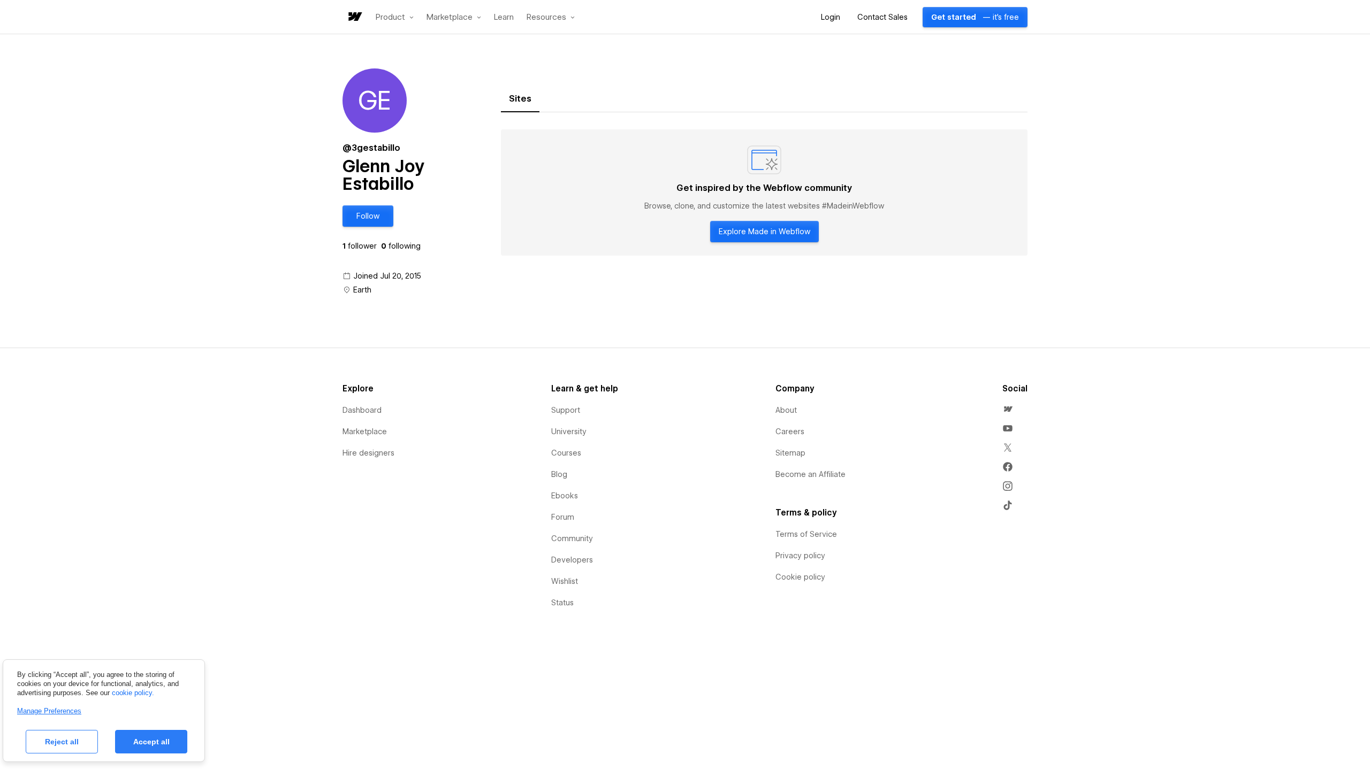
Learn (504, 17)
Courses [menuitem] (566, 453)
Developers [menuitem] (572, 560)
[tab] (520, 99)
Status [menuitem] (562, 602)
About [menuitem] (786, 410)
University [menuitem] (569, 431)
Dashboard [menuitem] (362, 410)
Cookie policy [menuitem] (800, 577)
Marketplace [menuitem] (364, 431)
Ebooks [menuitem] (564, 495)
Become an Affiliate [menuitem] (810, 474)
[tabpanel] (764, 192)
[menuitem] (1007, 409)
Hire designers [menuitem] (368, 453)
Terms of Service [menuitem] (806, 534)
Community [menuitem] (572, 538)
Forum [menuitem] (562, 517)
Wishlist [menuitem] (564, 581)
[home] (354, 17)
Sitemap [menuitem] (790, 453)
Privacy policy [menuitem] (800, 555)
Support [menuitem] (565, 410)
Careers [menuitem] (789, 431)
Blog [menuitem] (559, 474)
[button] (394, 17)
